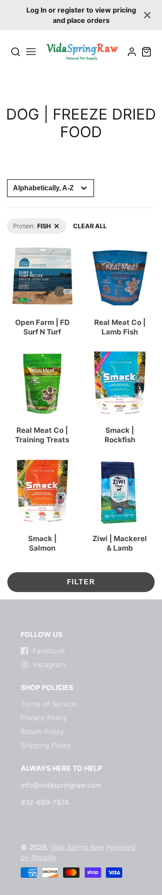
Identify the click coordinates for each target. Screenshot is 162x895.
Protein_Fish (24, 223)
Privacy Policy (44, 717)
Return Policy (42, 731)
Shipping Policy (46, 745)
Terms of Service (48, 704)
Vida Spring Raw (77, 847)
